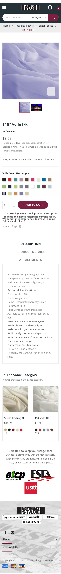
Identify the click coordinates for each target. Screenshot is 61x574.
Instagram (13, 533)
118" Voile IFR (42, 418)
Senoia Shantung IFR (14, 418)
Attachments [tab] (30, 260)
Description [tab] (30, 244)
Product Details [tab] (30, 252)
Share (12, 226)
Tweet (16, 226)
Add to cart (34, 205)
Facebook (5, 533)
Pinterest (20, 226)
